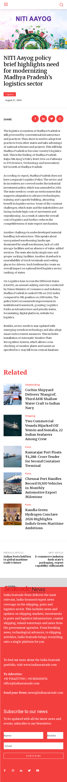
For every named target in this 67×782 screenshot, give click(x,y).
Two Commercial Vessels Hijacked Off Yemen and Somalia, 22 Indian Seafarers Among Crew (44, 430)
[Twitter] (51, 118)
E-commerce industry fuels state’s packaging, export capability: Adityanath (49, 561)
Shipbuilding (32, 385)
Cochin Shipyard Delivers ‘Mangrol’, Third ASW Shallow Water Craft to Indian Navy (42, 399)
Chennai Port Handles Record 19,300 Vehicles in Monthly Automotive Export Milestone (43, 488)
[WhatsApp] (59, 118)
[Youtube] (37, 770)
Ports (28, 447)
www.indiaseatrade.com (40, 664)
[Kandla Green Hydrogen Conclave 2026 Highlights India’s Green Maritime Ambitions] (13, 514)
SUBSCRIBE (33, 755)
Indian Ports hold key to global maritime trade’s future (17, 559)
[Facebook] (35, 118)
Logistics (10, 94)
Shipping (30, 416)
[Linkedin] (43, 118)
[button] (61, 4)
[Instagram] (13, 770)
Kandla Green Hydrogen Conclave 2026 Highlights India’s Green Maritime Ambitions (44, 519)
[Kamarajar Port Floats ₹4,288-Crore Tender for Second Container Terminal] (13, 457)
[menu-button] (5, 4)
